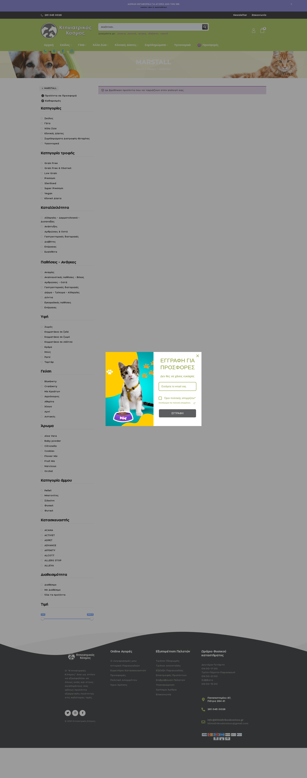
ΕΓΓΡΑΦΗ (178, 413)
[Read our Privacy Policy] (194, 403)
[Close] (197, 356)
